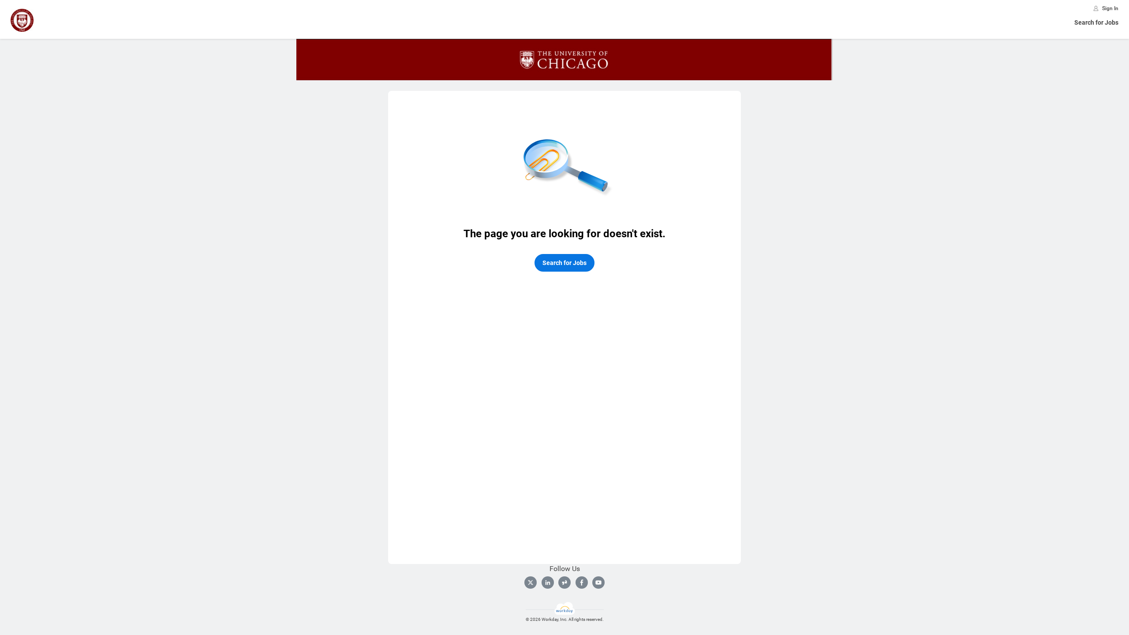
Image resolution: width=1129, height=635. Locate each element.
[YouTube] (598, 582)
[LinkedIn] (548, 582)
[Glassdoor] (564, 582)
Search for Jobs (1096, 22)
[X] (530, 582)
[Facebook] (582, 582)
